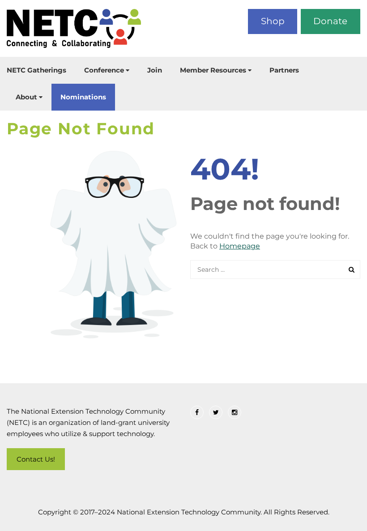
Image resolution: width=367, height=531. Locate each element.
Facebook (197, 412)
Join (154, 70)
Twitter (215, 412)
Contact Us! (36, 459)
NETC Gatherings (36, 70)
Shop (273, 21)
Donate (330, 21)
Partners (284, 70)
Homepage (239, 246)
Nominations (83, 97)
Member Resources (213, 70)
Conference (104, 70)
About (26, 97)
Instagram (234, 412)
